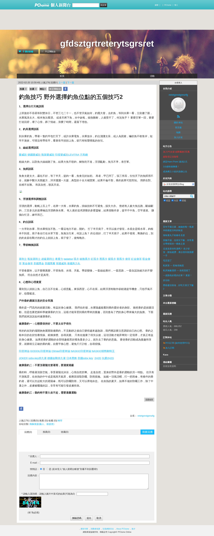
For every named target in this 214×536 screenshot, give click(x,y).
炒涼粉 (166, 280)
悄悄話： (34, 469)
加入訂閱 (169, 348)
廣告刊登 (84, 529)
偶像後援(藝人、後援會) (41, 424)
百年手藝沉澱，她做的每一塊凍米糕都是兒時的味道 (178, 229)
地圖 (178, 132)
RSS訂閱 (169, 343)
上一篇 (61, 82)
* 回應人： (34, 456)
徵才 (133, 529)
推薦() (46, 432)
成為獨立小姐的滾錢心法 (175, 171)
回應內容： (33, 475)
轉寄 (60, 420)
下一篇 (70, 82)
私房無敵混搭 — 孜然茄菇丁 (176, 270)
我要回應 (147, 432)
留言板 (178, 127)
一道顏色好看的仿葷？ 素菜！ (177, 275)
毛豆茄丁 (167, 260)
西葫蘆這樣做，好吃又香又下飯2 (178, 287)
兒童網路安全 (108, 529)
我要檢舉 (149, 399)
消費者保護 (95, 529)
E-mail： (34, 462)
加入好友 (178, 137)
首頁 (62, 76)
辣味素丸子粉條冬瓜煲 (174, 235)
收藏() (64, 432)
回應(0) (28, 432)
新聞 (156, 5)
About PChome (122, 529)
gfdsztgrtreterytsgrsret (107, 43)
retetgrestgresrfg (145, 416)
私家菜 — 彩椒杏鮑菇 (173, 265)
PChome (167, 5)
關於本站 (178, 122)
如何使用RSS (182, 343)
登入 (176, 5)
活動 (152, 76)
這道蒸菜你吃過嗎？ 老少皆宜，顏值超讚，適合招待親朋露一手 (178, 252)
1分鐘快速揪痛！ (171, 166)
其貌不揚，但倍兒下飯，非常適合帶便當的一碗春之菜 (178, 242)
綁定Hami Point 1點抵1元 (175, 161)
